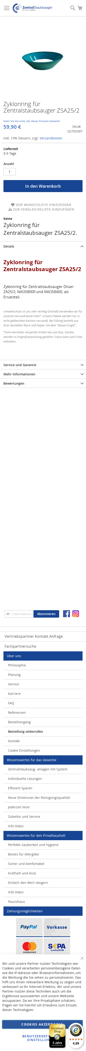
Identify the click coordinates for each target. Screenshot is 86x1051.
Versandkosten (51, 138)
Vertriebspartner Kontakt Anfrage (34, 636)
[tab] (43, 246)
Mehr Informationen (19, 374)
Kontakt (14, 741)
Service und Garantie (19, 365)
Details (8, 246)
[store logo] (32, 8)
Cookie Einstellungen (24, 750)
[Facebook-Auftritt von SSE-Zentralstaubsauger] (66, 613)
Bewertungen (13, 383)
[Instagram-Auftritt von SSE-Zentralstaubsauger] (75, 613)
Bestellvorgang (19, 722)
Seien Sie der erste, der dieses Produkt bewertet (31, 121)
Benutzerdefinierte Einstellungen (42, 1038)
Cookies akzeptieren (42, 1024)
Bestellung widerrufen (25, 731)
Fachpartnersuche (20, 646)
